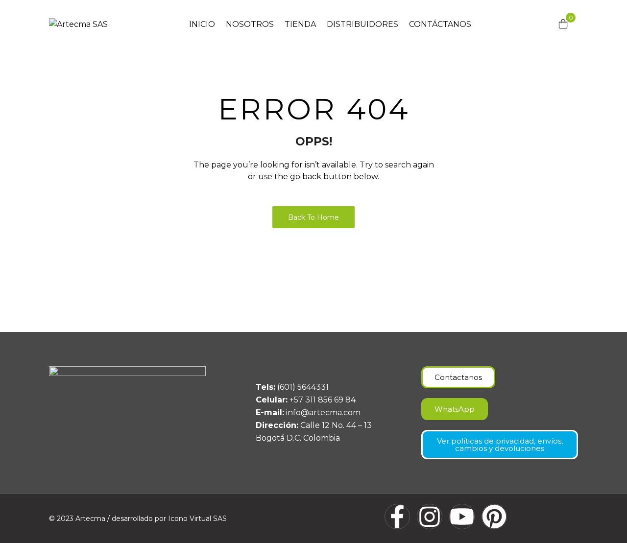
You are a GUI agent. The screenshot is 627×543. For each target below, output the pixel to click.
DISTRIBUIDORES (362, 24)
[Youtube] (462, 516)
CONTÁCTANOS (440, 24)
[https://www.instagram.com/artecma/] (429, 516)
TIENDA (300, 24)
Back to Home (313, 217)
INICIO (202, 24)
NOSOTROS (250, 24)
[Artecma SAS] (78, 24)
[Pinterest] (494, 516)
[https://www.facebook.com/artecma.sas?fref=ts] (397, 516)
